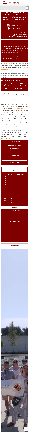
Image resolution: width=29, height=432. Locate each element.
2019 (11, 190)
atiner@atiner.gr (24, 104)
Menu (27, 8)
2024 (11, 181)
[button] (2, 357)
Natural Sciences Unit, (20, 46)
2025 (11, 179)
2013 (11, 202)
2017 (11, 194)
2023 (11, 183)
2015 (11, 198)
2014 (11, 200)
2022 (11, 185)
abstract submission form (10, 106)
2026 (11, 177)
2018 (11, 192)
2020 (11, 188)
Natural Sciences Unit (7, 63)
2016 (11, 196)
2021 (11, 187)
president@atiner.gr (5, 138)
